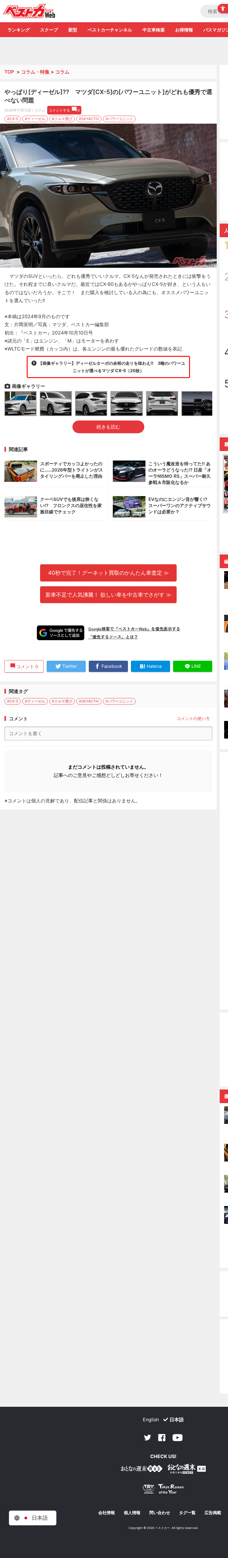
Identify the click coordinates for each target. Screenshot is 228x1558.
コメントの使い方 (193, 718)
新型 (72, 30)
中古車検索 (153, 30)
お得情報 (184, 30)
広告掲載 (213, 1513)
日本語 (177, 1419)
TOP (9, 72)
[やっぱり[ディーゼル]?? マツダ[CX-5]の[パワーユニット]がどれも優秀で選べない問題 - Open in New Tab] (108, 196)
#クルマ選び (62, 119)
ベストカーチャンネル (110, 30)
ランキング (18, 30)
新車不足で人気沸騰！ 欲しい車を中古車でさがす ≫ (108, 594)
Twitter (147, 1438)
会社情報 (106, 1513)
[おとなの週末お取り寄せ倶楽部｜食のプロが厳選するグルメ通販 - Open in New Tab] (141, 1470)
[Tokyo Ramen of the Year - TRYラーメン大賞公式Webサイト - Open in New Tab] (163, 1490)
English (151, 1419)
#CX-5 (12, 119)
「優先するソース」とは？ (113, 637)
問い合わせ (159, 1513)
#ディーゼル (35, 119)
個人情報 (132, 1513)
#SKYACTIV (89, 119)
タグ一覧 (187, 1513)
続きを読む (108, 427)
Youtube (177, 1437)
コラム (62, 72)
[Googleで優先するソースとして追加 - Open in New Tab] (60, 632)
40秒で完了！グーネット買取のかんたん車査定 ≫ (108, 572)
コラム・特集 (35, 72)
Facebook (161, 1437)
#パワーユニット (119, 119)
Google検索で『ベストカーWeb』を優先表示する (134, 629)
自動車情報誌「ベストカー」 (29, 11)
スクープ (49, 30)
